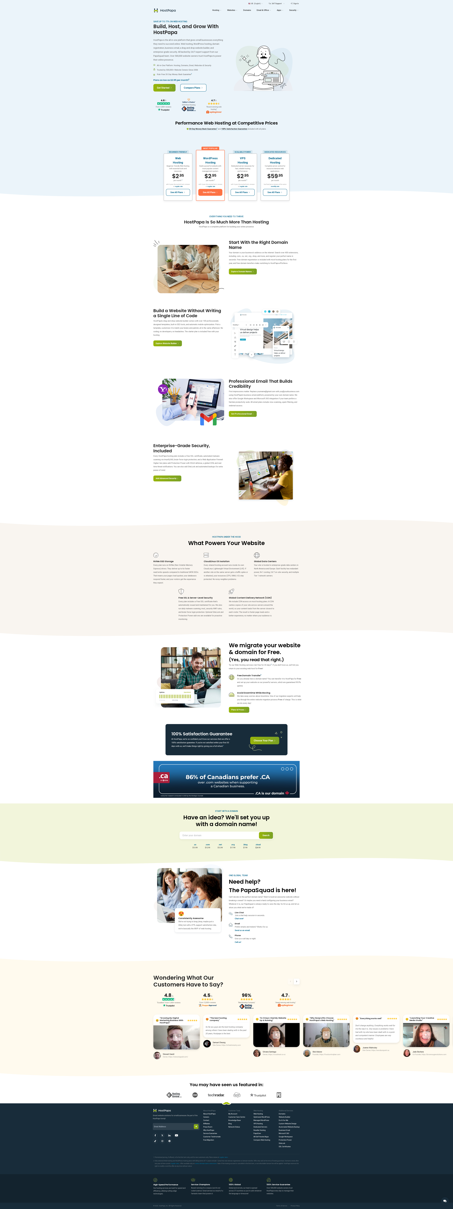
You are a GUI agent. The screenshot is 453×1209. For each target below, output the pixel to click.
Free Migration (208, 1140)
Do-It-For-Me (283, 1120)
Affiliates (206, 1124)
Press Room (207, 1127)
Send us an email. (242, 930)
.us (195, 844)
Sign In (296, 3)
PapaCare (257, 1133)
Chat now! (239, 918)
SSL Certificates (285, 1147)
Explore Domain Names (241, 271)
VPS (242, 158)
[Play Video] (176, 1037)
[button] (255, 3)
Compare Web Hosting (262, 1140)
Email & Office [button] (263, 10)
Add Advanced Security (166, 478)
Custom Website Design (287, 1124)
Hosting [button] (215, 10)
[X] (162, 1135)
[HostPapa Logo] (176, 1110)
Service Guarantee (210, 1133)
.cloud (258, 844)
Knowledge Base (234, 1120)
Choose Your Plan (263, 740)
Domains (247, 10)
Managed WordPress (261, 1120)
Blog (230, 1124)
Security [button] (292, 10)
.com (207, 844)
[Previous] (290, 982)
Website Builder (284, 1117)
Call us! (238, 942)
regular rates (223, 1157)
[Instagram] (162, 1141)
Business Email (284, 1130)
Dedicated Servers (260, 1127)
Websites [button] (231, 10)
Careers (206, 1117)
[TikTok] (155, 1141)
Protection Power (285, 1140)
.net (220, 844)
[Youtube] (176, 1135)
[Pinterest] (169, 1141)
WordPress (210, 158)
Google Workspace (286, 1137)
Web (178, 158)
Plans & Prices (237, 710)
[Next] (297, 982)
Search (265, 835)
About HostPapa (209, 1114)
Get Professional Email (241, 414)
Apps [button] (279, 10)
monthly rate (275, 186)
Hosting (178, 162)
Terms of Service (281, 1206)
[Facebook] (155, 1135)
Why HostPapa (208, 1130)
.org (233, 844)
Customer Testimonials (212, 1137)
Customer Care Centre (236, 1117)
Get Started (163, 87)
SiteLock (282, 1143)
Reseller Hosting (260, 1130)
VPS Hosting (258, 1124)
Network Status (234, 1127)
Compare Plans (192, 87)
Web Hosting (258, 1114)
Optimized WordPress (262, 1117)
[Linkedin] (169, 1135)
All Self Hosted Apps (261, 1137)
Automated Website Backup (289, 1127)
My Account (232, 1114)
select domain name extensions (206, 1163)
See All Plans (176, 192)
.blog (245, 844)
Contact (206, 1120)
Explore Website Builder (166, 343)
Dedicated (275, 158)
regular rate (179, 186)
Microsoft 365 (284, 1133)
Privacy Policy (295, 1206)
